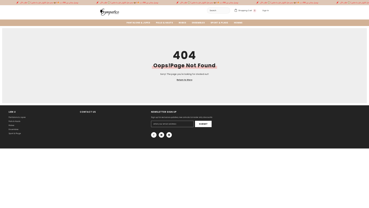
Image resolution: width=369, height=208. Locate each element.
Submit (203, 123)
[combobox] (226, 11)
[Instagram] (161, 135)
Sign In (265, 10)
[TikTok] (169, 135)
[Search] (218, 10)
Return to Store (184, 80)
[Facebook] (154, 135)
